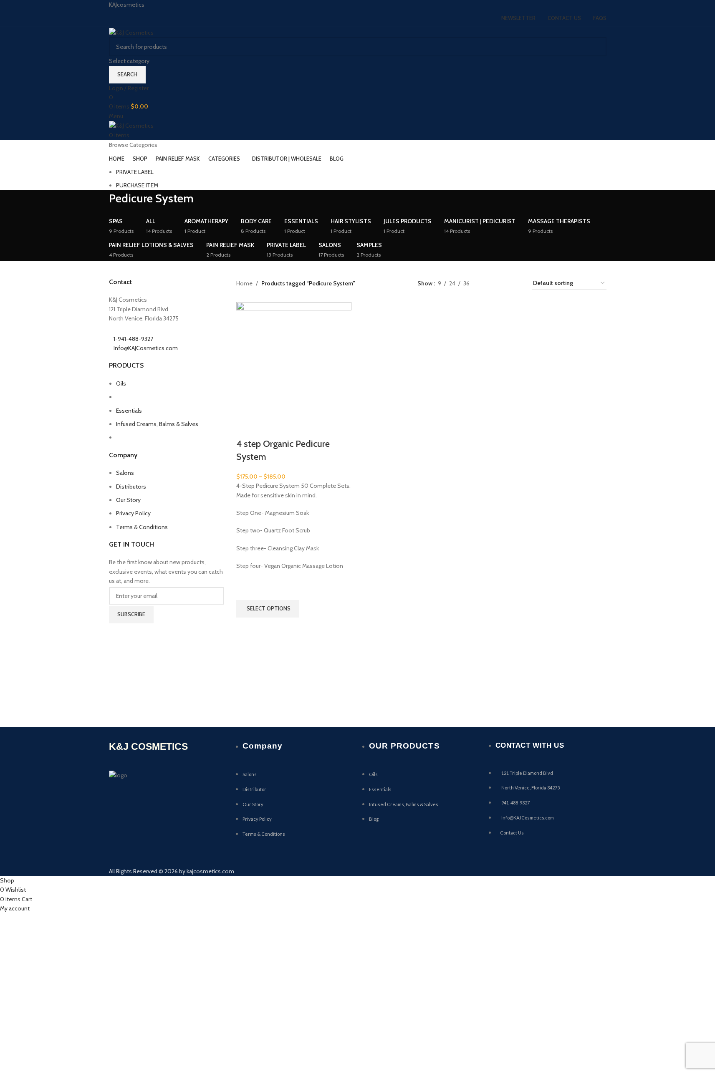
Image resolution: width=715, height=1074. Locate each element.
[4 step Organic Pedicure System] (293, 359)
